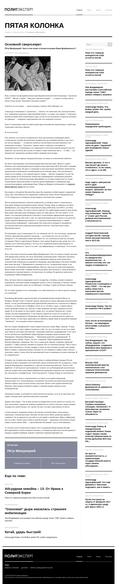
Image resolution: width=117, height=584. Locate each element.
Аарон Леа (9, 484)
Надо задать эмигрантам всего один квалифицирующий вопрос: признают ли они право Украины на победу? (98, 188)
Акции (95, 66)
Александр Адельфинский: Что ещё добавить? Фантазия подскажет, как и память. (98, 483)
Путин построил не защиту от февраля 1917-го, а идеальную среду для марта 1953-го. (98, 503)
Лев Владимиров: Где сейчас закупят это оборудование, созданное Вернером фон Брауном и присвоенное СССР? (98, 345)
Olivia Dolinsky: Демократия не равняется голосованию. (98, 387)
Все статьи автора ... (59, 463)
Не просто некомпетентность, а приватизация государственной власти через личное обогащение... (98, 459)
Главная (79, 10)
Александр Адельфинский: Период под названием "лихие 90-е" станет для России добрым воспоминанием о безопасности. (98, 214)
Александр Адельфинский (93, 135)
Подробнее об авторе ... (23, 463)
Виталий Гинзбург (91, 398)
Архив (98, 10)
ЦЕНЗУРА (24, 568)
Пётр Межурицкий (22, 53)
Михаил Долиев (90, 159)
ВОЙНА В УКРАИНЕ (12, 568)
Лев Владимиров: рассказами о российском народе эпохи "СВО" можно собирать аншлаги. (98, 91)
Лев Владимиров (11, 505)
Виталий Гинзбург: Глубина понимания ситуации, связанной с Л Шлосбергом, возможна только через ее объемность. (97, 408)
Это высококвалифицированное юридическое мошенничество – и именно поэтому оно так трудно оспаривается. (98, 259)
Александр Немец (11, 527)
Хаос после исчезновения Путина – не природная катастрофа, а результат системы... (98, 324)
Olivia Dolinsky (89, 381)
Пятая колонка (18, 32)
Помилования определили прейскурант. (98, 125)
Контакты (108, 10)
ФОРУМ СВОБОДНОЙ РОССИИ (41, 568)
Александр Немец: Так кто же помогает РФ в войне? (98, 307)
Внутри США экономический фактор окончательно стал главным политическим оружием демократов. (97, 367)
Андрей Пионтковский (92, 229)
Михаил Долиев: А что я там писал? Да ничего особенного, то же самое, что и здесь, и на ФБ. (98, 166)
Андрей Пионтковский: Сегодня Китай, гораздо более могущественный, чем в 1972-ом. (97, 237)
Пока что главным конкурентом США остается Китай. (27, 498)
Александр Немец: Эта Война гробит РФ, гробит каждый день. (31, 537)
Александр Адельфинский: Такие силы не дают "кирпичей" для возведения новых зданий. (98, 145)
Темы (89, 10)
